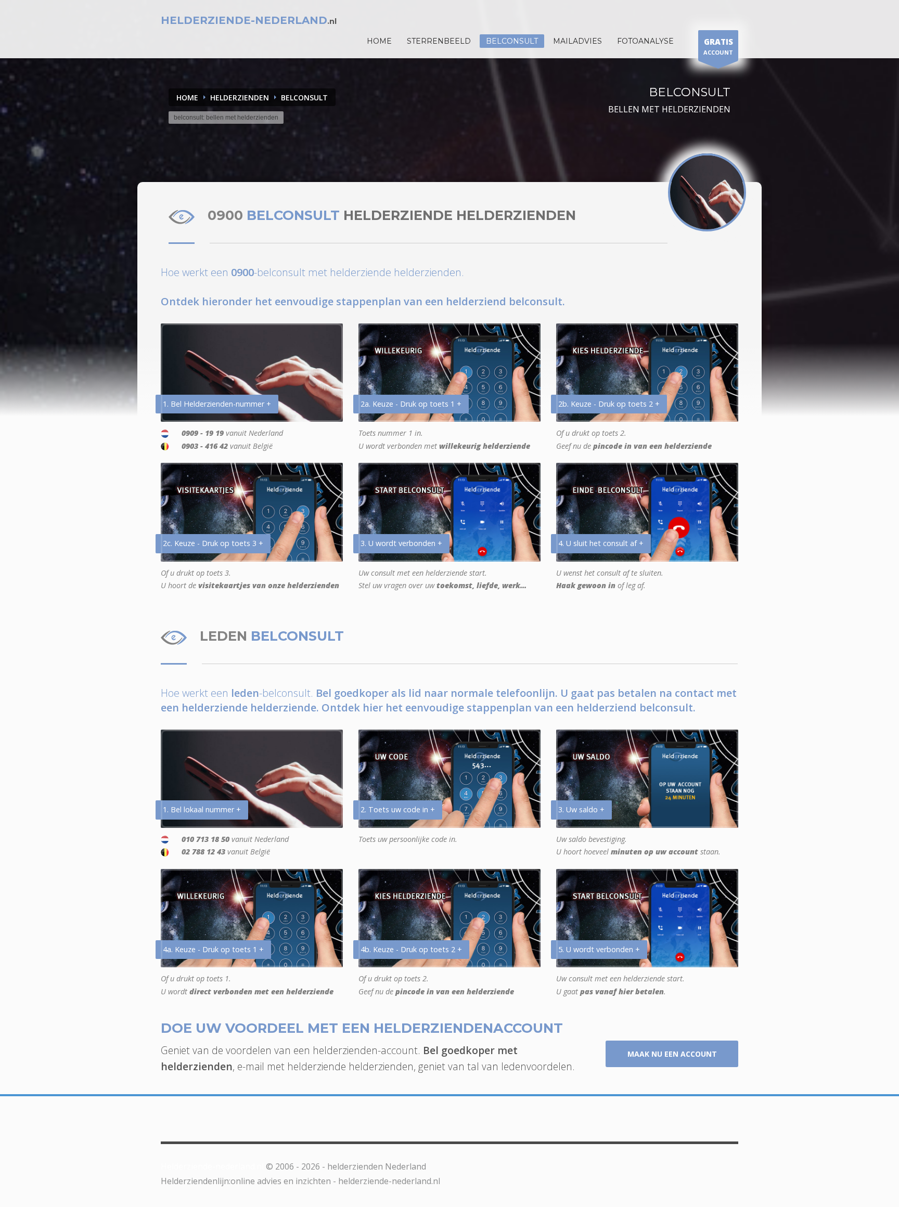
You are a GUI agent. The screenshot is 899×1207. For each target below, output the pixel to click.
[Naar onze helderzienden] (707, 192)
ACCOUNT (718, 46)
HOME (379, 41)
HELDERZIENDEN (239, 97)
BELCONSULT (304, 97)
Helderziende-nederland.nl (212, 1166)
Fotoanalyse (645, 41)
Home (187, 97)
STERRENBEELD (439, 41)
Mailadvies (577, 41)
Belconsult (512, 41)
